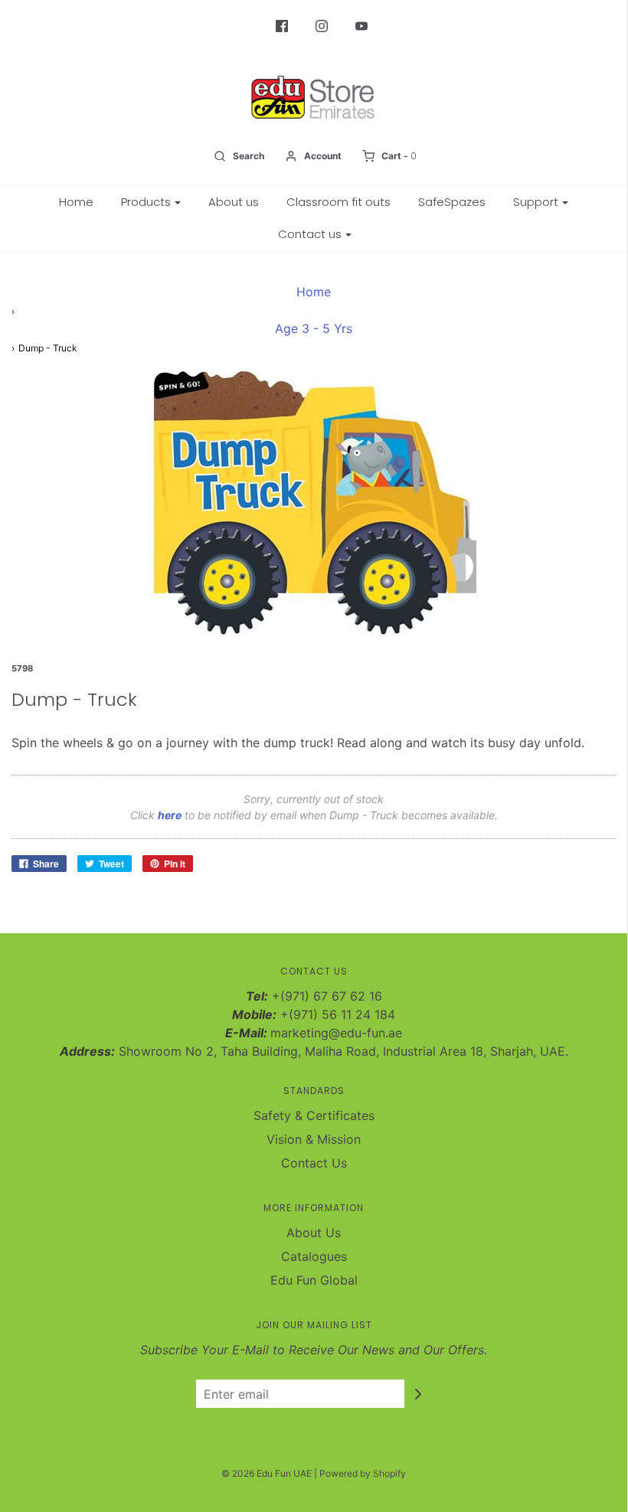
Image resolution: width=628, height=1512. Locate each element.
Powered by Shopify (362, 1473)
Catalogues (314, 1256)
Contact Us (314, 1163)
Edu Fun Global (314, 1280)
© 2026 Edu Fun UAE (266, 1473)
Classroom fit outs (338, 202)
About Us (313, 1232)
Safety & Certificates (314, 1115)
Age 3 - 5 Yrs (313, 328)
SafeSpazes (452, 202)
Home (76, 202)
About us (233, 202)
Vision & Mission (314, 1139)
